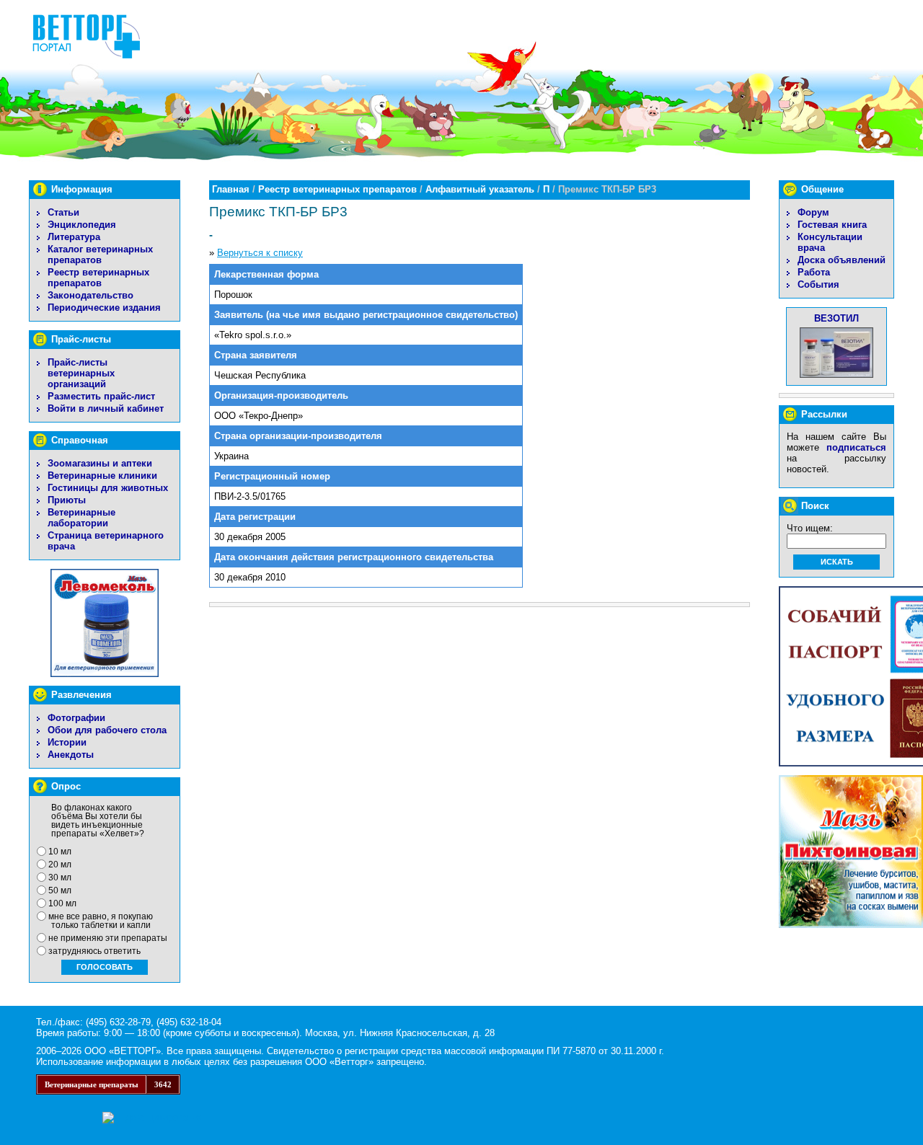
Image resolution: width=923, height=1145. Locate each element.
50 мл (59, 890)
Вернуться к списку (260, 252)
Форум (813, 212)
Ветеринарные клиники (102, 475)
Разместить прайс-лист (101, 396)
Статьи (63, 212)
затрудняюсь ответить (94, 951)
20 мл (59, 864)
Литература (74, 236)
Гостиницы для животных (108, 487)
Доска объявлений (842, 260)
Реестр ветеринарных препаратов (98, 277)
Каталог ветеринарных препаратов (100, 254)
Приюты (67, 500)
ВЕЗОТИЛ (836, 318)
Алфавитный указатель (479, 189)
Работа (814, 272)
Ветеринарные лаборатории (81, 518)
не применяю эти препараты (107, 938)
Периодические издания (104, 307)
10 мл (59, 851)
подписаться (856, 447)
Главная (230, 189)
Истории (67, 742)
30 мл (59, 877)
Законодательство (90, 295)
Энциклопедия (82, 224)
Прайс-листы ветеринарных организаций (81, 373)
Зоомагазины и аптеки (100, 463)
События (818, 284)
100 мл (62, 903)
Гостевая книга (832, 224)
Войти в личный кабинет (106, 408)
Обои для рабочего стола (107, 730)
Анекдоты (71, 754)
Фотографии (76, 717)
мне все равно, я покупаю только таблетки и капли (100, 920)
